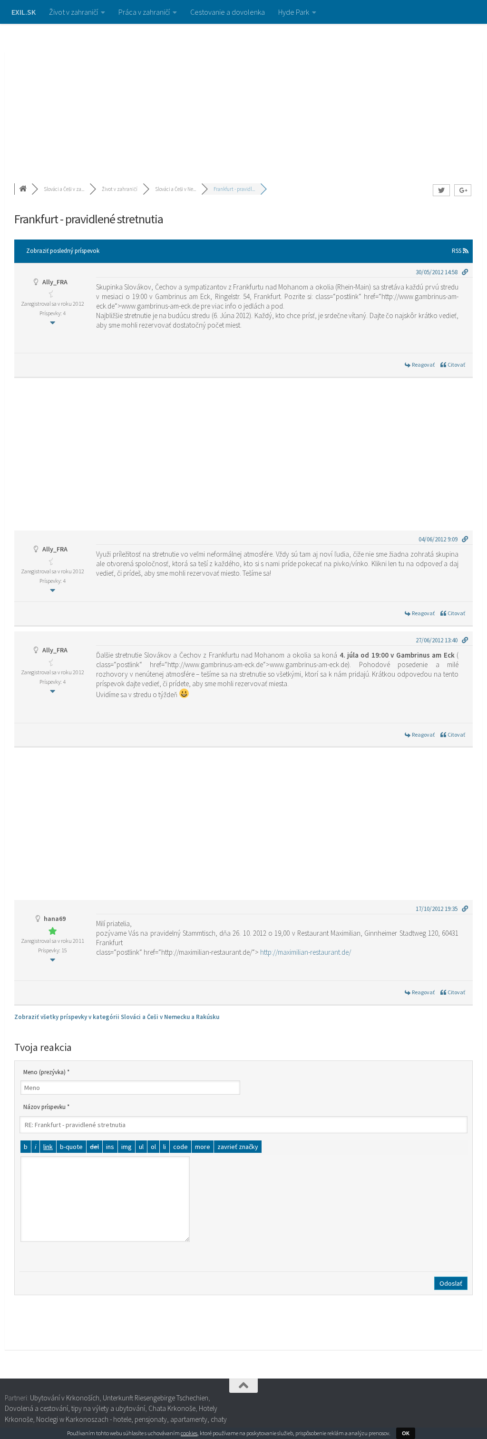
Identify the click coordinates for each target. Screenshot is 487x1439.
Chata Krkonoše (171, 1408)
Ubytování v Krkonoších (64, 1397)
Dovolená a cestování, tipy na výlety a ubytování (75, 1408)
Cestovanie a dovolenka (227, 12)
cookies (189, 1433)
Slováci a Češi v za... (64, 189)
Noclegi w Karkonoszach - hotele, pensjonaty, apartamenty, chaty (131, 1419)
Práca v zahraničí (144, 12)
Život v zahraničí (73, 12)
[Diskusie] (23, 189)
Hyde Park (293, 12)
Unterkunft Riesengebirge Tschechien (155, 1397)
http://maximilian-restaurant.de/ (305, 952)
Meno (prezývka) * (46, 1072)
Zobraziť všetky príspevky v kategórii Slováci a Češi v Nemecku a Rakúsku (116, 1017)
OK (405, 1433)
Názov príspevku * (46, 1107)
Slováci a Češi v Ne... (175, 189)
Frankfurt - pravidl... (234, 189)
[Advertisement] (243, 95)
